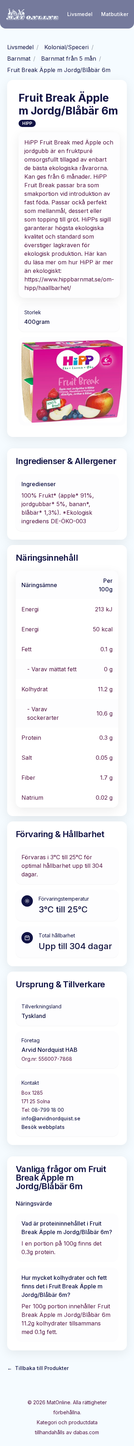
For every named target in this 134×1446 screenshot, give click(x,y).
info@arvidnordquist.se (50, 1118)
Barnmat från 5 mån (68, 58)
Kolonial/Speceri (66, 47)
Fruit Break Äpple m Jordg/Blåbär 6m (58, 69)
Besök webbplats (43, 1127)
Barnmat (18, 58)
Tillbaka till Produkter (38, 1368)
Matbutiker (114, 14)
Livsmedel (80, 14)
